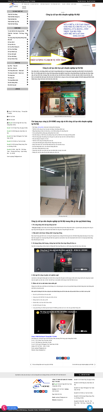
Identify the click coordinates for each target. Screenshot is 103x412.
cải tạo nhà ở (41, 127)
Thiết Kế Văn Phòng (13, 24)
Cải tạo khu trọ (11, 44)
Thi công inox (11, 75)
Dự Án (63, 4)
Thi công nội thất (55, 4)
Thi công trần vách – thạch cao (16, 73)
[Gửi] (93, 5)
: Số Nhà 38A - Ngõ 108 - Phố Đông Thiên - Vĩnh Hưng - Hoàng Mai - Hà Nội (84, 403)
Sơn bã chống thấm (12, 82)
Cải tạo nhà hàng (12, 56)
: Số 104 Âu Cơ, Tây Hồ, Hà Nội (16, 141)
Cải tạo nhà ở (11, 42)
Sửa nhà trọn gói (12, 85)
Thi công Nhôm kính (13, 80)
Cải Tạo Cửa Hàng (12, 49)
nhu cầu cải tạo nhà (70, 291)
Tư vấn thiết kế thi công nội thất (16, 31)
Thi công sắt (11, 77)
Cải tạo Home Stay (12, 59)
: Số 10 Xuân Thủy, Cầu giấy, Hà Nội (17, 128)
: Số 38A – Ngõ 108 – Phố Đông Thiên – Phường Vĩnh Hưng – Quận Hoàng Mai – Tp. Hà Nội (17, 151)
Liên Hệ (68, 4)
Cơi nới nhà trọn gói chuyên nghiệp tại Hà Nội (83, 364)
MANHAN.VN (47, 410)
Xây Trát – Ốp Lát (12, 68)
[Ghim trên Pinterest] (65, 358)
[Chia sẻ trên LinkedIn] (68, 358)
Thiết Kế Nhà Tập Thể (13, 21)
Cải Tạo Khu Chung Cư (13, 47)
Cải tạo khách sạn (12, 51)
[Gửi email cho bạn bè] (63, 358)
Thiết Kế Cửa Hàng (12, 14)
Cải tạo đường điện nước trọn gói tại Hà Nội (42, 364)
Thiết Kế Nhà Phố (12, 19)
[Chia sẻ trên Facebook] (57, 358)
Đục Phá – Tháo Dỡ (12, 66)
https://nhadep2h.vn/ (40, 350)
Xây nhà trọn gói (45, 4)
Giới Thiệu (73, 4)
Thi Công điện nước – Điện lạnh (16, 70)
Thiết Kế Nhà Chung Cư (14, 16)
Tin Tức (24, 7)
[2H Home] (13, 5)
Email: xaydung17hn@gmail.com (14, 156)
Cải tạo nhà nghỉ (12, 54)
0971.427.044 (11, 116)
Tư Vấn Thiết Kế (34, 4)
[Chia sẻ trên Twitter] (60, 358)
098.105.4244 (11, 119)
